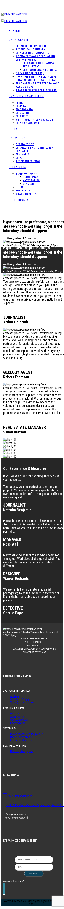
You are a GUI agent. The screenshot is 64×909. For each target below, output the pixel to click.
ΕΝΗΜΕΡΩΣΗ (18, 138)
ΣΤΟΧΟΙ (20, 187)
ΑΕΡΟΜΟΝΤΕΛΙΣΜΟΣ (28, 161)
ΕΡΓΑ (19, 157)
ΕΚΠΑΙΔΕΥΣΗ (18, 39)
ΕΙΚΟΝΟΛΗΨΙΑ (24, 109)
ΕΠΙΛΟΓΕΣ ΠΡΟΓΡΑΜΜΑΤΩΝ (32, 52)
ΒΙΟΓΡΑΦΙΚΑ (23, 190)
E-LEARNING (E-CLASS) (30, 73)
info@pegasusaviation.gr (19, 796)
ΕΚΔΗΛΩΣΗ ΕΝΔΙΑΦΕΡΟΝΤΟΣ (40, 69)
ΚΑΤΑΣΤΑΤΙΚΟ (31, 180)
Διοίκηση (15, 696)
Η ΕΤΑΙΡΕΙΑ (17, 167)
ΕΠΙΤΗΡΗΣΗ (23, 116)
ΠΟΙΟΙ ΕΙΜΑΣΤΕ (32, 177)
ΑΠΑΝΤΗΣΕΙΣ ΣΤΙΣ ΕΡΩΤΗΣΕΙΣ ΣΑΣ (36, 90)
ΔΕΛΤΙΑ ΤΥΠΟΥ (25, 144)
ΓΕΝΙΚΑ (20, 102)
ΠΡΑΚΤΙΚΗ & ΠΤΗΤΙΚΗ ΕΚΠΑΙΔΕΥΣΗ (37, 76)
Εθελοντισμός (17, 722)
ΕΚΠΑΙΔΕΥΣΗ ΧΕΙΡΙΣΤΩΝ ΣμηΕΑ (34, 147)
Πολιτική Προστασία (21, 737)
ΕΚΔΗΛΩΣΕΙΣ (23, 151)
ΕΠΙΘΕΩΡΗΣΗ (23, 112)
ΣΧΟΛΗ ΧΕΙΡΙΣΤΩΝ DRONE (31, 46)
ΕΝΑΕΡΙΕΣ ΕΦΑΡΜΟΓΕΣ (26, 96)
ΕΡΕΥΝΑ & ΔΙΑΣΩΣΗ (27, 123)
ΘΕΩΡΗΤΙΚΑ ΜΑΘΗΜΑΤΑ (30, 49)
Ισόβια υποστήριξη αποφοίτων (26, 734)
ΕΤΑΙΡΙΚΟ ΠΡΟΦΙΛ (27, 173)
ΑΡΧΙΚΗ (14, 31)
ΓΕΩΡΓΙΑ (21, 106)
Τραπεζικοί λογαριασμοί (23, 702)
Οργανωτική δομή (19, 699)
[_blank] (5, 791)
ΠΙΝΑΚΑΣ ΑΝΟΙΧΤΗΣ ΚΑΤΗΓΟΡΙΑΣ (36, 80)
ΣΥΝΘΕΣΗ (28, 183)
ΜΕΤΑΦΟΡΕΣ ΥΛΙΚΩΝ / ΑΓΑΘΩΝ (34, 119)
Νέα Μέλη (15, 713)
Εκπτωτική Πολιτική (21, 740)
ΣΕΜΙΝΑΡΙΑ (22, 154)
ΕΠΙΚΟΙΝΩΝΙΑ (19, 200)
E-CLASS (15, 129)
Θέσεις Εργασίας (19, 719)
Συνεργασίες (17, 716)
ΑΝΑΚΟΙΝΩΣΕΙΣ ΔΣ (27, 194)
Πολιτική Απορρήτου (21, 751)
